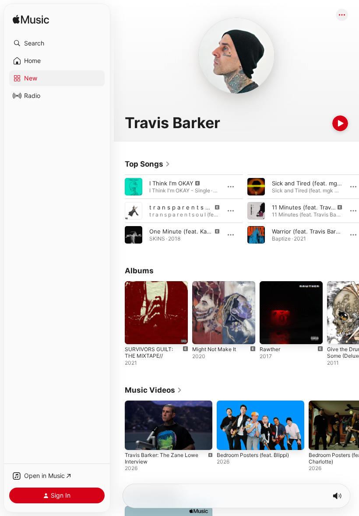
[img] (31, 20)
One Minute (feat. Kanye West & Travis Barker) (212, 231)
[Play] (340, 123)
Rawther (270, 349)
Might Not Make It (214, 349)
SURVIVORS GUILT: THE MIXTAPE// (149, 352)
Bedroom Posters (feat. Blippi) (253, 455)
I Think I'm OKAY (171, 183)
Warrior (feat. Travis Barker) (309, 231)
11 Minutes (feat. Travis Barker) (314, 207)
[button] (57, 43)
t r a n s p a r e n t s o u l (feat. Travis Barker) (211, 207)
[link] (147, 164)
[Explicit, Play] (133, 186)
